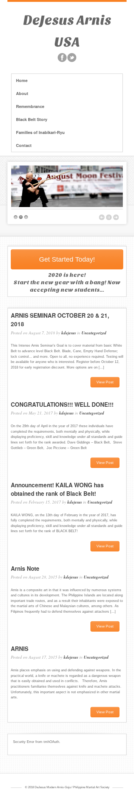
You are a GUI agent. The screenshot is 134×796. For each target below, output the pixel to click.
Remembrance (30, 106)
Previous (102, 217)
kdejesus (68, 333)
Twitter (71, 57)
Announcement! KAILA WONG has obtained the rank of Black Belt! (57, 489)
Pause (109, 217)
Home (22, 80)
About (22, 93)
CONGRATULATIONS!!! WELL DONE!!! (62, 404)
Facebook (62, 57)
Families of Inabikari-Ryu (40, 132)
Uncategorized (94, 333)
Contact (24, 145)
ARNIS (19, 649)
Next (116, 217)
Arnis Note (25, 568)
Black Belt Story (31, 119)
